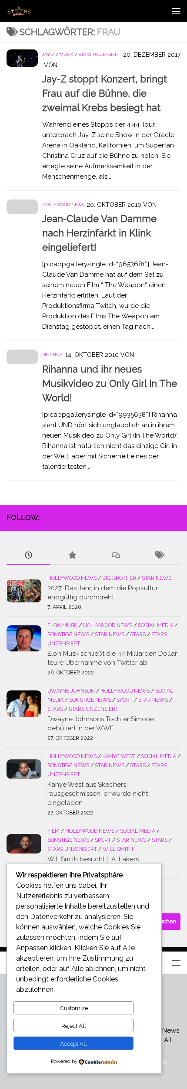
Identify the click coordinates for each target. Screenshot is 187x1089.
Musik (66, 54)
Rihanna (52, 354)
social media (155, 625)
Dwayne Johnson (71, 691)
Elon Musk (62, 625)
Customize (74, 1007)
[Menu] (176, 11)
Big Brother (119, 578)
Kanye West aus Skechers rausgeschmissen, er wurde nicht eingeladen (97, 794)
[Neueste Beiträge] (28, 555)
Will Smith (118, 849)
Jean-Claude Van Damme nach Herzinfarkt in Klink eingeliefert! (99, 233)
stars (138, 634)
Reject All (73, 1025)
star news (156, 578)
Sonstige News (68, 634)
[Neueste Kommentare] (115, 555)
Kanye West (118, 756)
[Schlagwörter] (158, 555)
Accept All (73, 1043)
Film (53, 831)
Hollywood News (63, 204)
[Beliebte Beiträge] (72, 555)
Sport (125, 700)
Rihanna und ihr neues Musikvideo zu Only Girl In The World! (109, 383)
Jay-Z (48, 54)
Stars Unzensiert (99, 54)
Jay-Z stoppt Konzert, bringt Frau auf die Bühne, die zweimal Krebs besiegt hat (104, 93)
